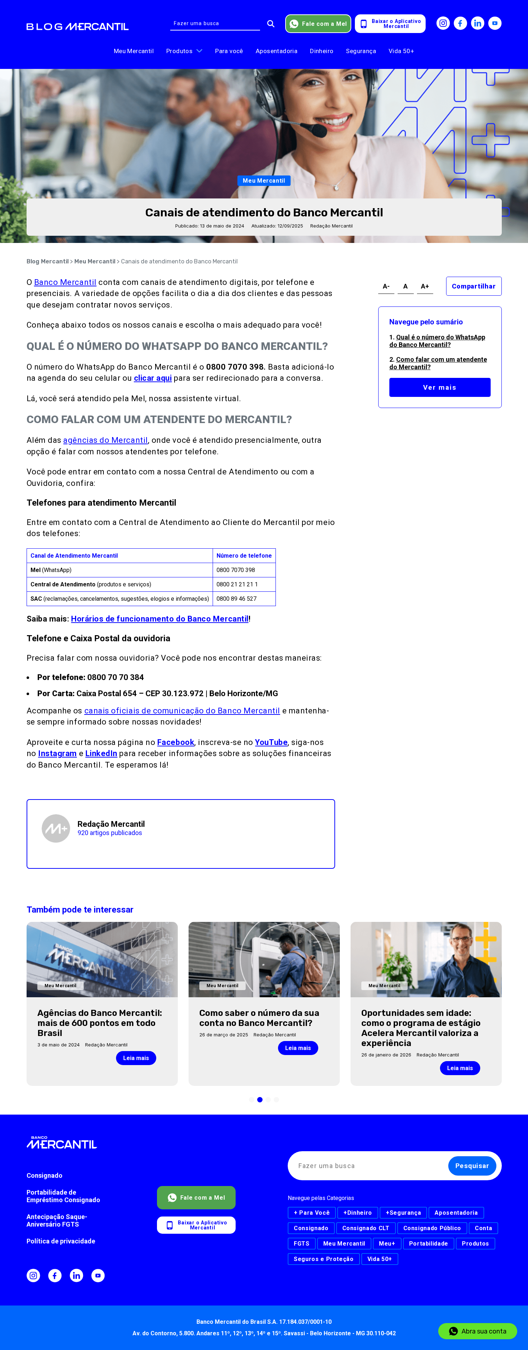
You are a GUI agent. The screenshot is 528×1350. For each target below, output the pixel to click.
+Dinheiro (357, 1212)
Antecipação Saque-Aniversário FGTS (57, 1220)
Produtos (179, 51)
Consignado (44, 1175)
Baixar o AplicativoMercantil (396, 23)
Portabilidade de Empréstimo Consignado (63, 1196)
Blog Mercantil (48, 261)
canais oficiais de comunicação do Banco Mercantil (182, 710)
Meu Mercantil (134, 51)
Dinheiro (321, 51)
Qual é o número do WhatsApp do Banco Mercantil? (437, 340)
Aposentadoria (276, 51)
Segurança (361, 51)
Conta (483, 1228)
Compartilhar (474, 286)
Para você (229, 51)
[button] (251, 1099)
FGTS (302, 1243)
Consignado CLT (366, 1228)
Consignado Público (432, 1228)
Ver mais (439, 387)
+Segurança (403, 1212)
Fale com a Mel (324, 23)
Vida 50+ (401, 51)
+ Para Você (312, 1212)
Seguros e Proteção (324, 1259)
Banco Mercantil (65, 282)
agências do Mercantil (105, 440)
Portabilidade (428, 1243)
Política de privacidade (61, 1241)
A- (386, 286)
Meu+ (387, 1243)
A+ (425, 286)
